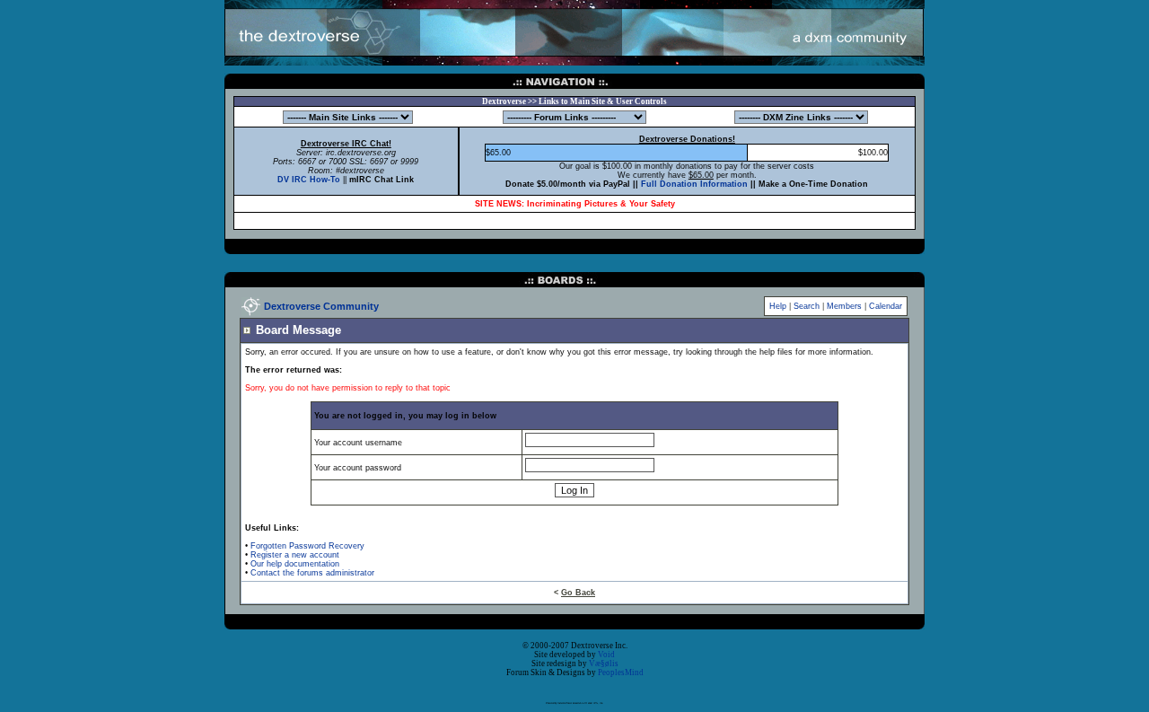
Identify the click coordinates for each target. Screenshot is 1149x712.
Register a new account (294, 554)
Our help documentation (294, 563)
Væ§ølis (603, 663)
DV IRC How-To (308, 179)
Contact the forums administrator (312, 572)
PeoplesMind (621, 672)
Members (844, 306)
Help (777, 306)
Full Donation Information (694, 184)
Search (807, 306)
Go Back (578, 592)
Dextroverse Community (321, 306)
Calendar (885, 306)
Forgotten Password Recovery (307, 545)
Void (606, 654)
